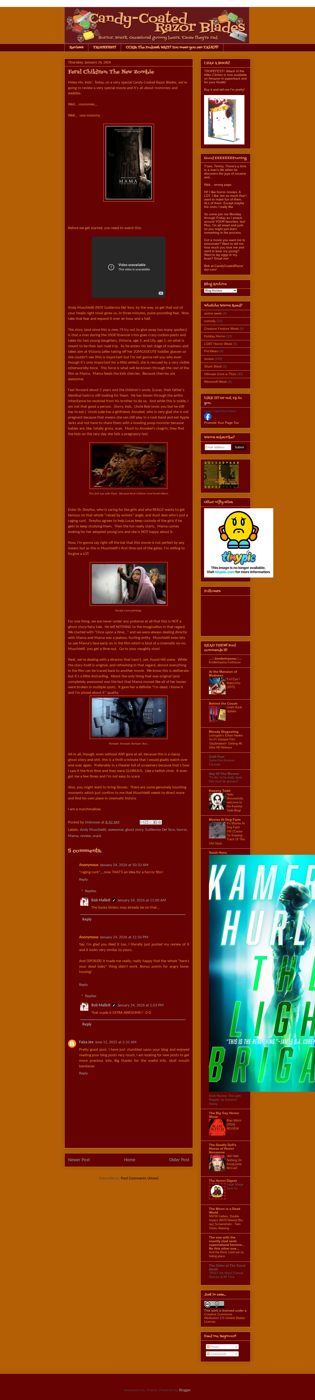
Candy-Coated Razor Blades (220, 411)
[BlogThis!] (146, 822)
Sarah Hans (218, 852)
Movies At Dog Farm (225, 819)
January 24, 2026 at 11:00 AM (141, 900)
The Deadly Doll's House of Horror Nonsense (222, 1148)
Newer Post (79, 1160)
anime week (213, 313)
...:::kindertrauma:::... (225, 658)
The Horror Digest (223, 1180)
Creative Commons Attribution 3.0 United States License (224, 1317)
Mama (73, 836)
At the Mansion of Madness (223, 673)
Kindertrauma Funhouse (225, 662)
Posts (214, 1347)
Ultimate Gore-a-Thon (220, 374)
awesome (115, 830)
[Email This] (142, 822)
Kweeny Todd (219, 791)
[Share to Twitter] (151, 822)
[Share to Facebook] (155, 822)
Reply (83, 880)
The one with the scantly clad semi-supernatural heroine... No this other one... (227, 1242)
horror (182, 830)
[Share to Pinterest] (159, 822)
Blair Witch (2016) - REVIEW (234, 1124)
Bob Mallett (100, 900)
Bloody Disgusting (223, 731)
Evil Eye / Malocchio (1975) (233, 683)
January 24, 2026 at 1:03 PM (140, 1005)
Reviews (76, 47)
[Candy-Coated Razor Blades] (207, 419)
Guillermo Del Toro (160, 830)
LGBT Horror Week (218, 344)
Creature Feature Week (221, 328)
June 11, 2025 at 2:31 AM (116, 1042)
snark (96, 836)
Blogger (184, 1390)
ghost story (134, 830)
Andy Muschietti (93, 830)
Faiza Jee (86, 1042)
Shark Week (213, 366)
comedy (210, 321)
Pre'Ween (211, 351)
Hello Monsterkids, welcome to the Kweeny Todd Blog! (235, 802)
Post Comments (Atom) (140, 1178)
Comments (218, 1354)
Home (129, 1160)
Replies (90, 891)
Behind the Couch (223, 703)
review (85, 836)
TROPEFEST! (104, 47)
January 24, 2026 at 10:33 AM (124, 865)
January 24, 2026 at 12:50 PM (124, 937)
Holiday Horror (214, 336)
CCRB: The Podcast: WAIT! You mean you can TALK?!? (172, 47)
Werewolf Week (215, 381)
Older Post (179, 1160)
